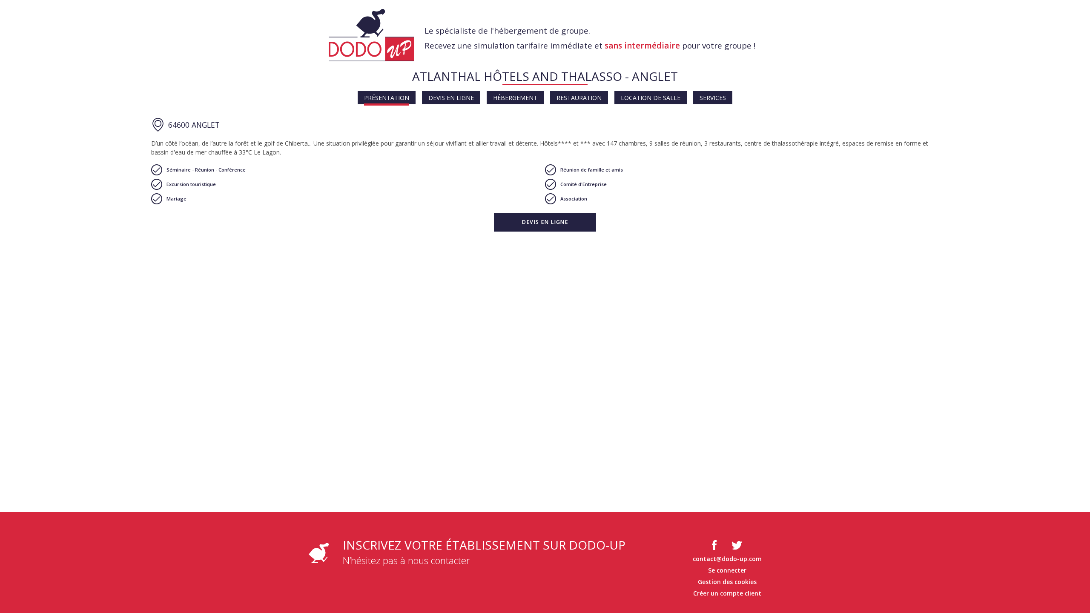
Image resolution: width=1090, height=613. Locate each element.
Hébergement (515, 98)
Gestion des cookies (727, 582)
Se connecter (727, 570)
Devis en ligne (451, 98)
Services (713, 98)
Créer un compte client (727, 593)
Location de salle (650, 98)
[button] (545, 222)
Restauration (579, 98)
